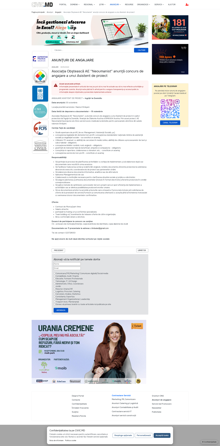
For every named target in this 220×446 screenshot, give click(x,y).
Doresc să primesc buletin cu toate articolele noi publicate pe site (83, 304)
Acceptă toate (162, 435)
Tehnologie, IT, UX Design (66, 281)
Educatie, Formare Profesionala (69, 278)
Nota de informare (56, 440)
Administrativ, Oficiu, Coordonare (69, 284)
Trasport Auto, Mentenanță (67, 302)
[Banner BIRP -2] (90, 30)
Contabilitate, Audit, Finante (67, 276)
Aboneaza (60, 310)
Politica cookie (70, 440)
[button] (75, 4)
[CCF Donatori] (170, 27)
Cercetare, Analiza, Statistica (68, 294)
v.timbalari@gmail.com (99, 228)
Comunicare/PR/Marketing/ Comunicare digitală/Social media (82, 273)
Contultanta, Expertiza (65, 296)
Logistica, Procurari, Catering (68, 291)
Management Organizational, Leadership (73, 299)
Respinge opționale (123, 435)
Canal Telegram (170, 123)
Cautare (141, 50)
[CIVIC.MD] (42, 4)
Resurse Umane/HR (64, 289)
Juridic (58, 286)
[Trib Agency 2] (170, 59)
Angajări (55, 67)
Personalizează (144, 435)
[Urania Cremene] (89, 352)
